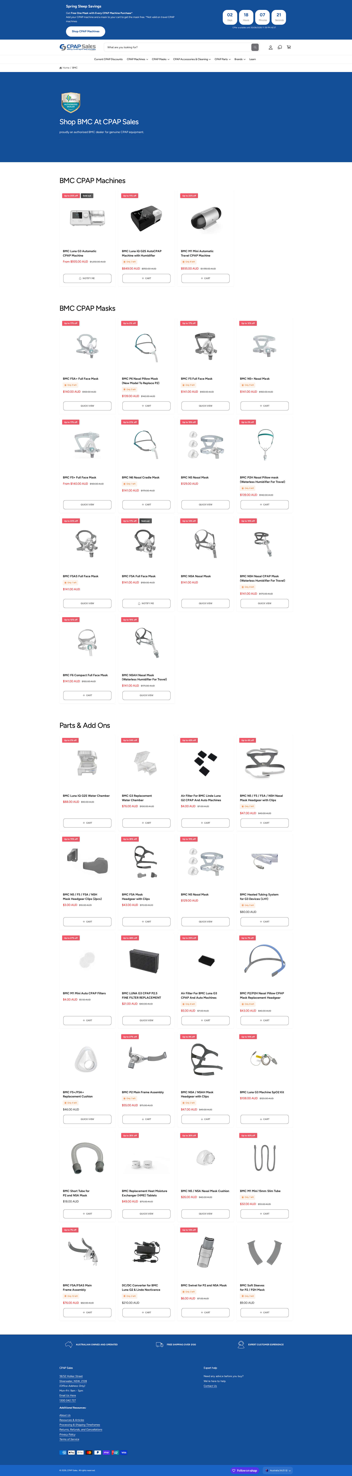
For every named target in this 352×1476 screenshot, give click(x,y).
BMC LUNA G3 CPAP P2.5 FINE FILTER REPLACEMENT (141, 995)
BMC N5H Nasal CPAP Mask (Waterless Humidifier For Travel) (262, 578)
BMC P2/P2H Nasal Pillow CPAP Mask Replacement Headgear (262, 995)
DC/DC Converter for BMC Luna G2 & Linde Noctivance (141, 1287)
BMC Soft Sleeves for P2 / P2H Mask (252, 1287)
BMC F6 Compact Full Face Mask (85, 675)
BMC (75, 67)
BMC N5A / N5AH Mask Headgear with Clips (197, 1094)
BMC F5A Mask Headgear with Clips (136, 897)
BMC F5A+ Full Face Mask (80, 378)
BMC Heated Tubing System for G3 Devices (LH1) (259, 897)
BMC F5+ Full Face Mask (79, 477)
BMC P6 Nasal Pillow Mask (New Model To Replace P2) (140, 381)
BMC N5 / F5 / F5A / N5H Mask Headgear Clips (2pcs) (82, 897)
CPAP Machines (136, 59)
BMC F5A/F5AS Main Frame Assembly (77, 1287)
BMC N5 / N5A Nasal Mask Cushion (205, 1191)
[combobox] (182, 47)
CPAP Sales (72, 1470)
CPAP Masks (159, 59)
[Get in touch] (279, 47)
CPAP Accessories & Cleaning (190, 59)
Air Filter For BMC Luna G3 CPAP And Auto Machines (199, 995)
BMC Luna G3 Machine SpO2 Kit (262, 1092)
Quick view (87, 405)
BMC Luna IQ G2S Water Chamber (86, 795)
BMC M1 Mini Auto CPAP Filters (84, 993)
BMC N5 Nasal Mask (195, 477)
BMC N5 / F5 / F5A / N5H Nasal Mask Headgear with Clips (261, 798)
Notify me (89, 278)
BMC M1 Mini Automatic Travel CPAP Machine (197, 253)
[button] (288, 47)
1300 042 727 (67, 1400)
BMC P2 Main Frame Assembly (143, 1092)
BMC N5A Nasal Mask (196, 576)
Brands (238, 59)
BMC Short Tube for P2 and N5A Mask (76, 1193)
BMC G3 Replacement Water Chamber (137, 798)
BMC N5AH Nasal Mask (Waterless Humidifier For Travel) (144, 677)
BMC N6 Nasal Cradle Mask (141, 477)
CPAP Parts (221, 59)
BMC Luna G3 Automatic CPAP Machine (79, 253)
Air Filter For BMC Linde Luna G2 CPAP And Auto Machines (201, 798)
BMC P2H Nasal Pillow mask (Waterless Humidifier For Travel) (262, 480)
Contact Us (210, 1385)
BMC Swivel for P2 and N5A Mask (204, 1285)
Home (66, 67)
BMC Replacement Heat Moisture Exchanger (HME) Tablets (144, 1193)
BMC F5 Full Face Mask (196, 378)
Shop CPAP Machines (85, 31)
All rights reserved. (87, 1470)
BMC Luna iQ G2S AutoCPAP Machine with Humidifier (142, 253)
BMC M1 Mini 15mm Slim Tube (260, 1191)
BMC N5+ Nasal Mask (255, 378)
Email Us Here (67, 1395)
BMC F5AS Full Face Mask (80, 576)
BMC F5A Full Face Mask (139, 576)
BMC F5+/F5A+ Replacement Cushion (78, 1094)
